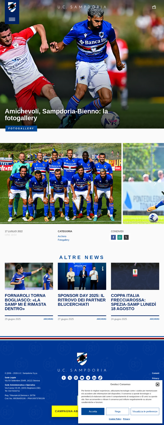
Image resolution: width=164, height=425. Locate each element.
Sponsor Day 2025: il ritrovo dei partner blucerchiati (82, 300)
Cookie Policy (115, 419)
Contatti (155, 373)
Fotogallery (63, 240)
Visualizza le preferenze (144, 411)
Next (155, 183)
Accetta (93, 411)
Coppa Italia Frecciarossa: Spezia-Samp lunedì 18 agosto (133, 302)
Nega (117, 411)
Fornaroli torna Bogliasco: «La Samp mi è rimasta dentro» (25, 302)
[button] (157, 384)
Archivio (62, 236)
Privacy (126, 419)
